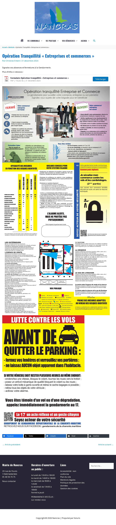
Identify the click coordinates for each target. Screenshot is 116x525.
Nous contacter (9, 481)
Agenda (84, 40)
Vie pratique (51, 40)
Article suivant (106, 444)
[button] (94, 40)
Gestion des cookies (69, 488)
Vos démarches (68, 40)
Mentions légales (67, 479)
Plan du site (65, 477)
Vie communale (33, 40)
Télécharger (100, 79)
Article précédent (11, 444)
